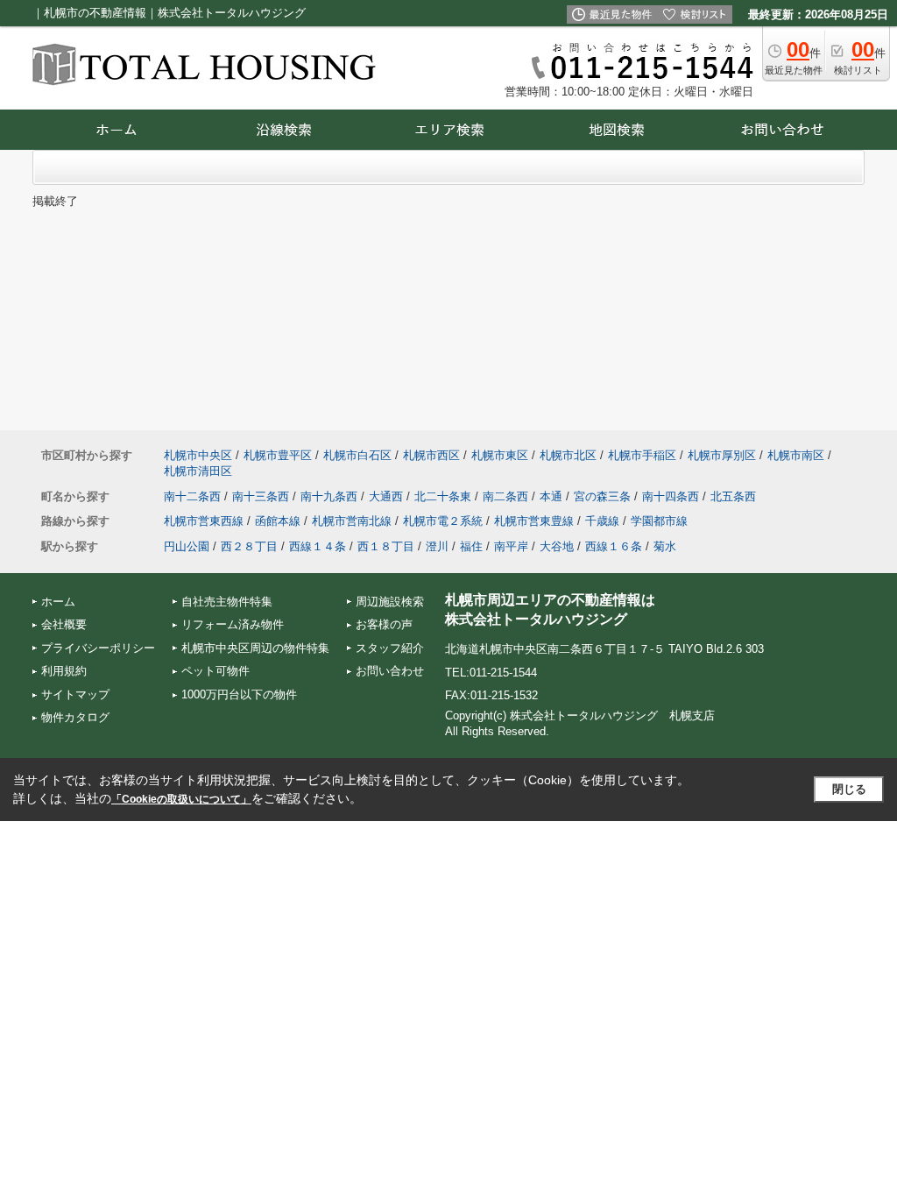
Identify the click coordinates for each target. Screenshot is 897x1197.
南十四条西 (670, 496)
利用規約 (64, 670)
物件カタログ (75, 717)
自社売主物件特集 (226, 601)
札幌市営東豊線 (534, 521)
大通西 (386, 496)
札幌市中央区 (198, 455)
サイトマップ (75, 694)
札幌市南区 (795, 455)
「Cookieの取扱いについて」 (181, 799)
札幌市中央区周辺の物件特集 (255, 648)
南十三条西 (260, 496)
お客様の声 (384, 624)
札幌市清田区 (198, 471)
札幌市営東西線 (204, 521)
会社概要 (64, 624)
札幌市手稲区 (642, 455)
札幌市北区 (568, 455)
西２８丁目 (249, 546)
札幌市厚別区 (722, 455)
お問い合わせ (390, 670)
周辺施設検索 (390, 601)
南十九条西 (328, 496)
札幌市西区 (431, 455)
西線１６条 (613, 546)
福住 (471, 546)
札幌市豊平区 (278, 455)
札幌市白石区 (357, 455)
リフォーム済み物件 (232, 624)
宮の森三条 (602, 496)
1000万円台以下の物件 (239, 694)
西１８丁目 (385, 546)
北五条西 (733, 496)
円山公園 (186, 546)
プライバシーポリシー (98, 648)
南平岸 (511, 546)
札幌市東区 (499, 455)
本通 (551, 496)
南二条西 (505, 496)
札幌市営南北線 (352, 521)
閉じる (849, 789)
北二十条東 (442, 496)
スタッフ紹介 (390, 648)
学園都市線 (659, 521)
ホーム (58, 601)
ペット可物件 (215, 670)
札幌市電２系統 (443, 521)
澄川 (437, 546)
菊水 (664, 546)
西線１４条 (317, 546)
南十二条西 (192, 496)
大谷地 (557, 546)
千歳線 (602, 521)
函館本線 (277, 521)
